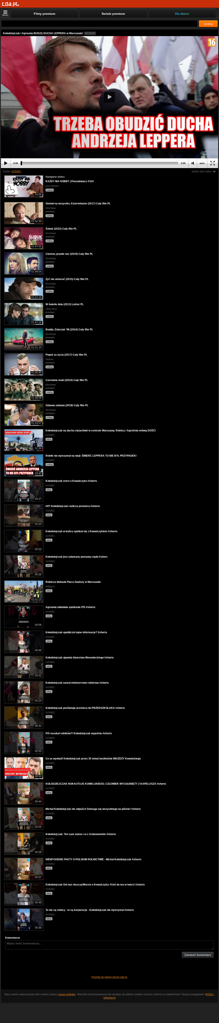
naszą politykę (66, 994)
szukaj (208, 23)
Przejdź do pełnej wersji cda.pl (110, 977)
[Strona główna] (10, 4)
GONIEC (16, 171)
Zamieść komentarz (197, 955)
